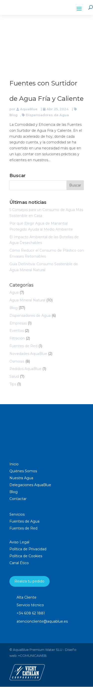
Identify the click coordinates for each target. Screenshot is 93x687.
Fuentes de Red (23, 346)
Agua (14, 292)
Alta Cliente (26, 597)
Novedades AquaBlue (28, 353)
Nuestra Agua (21, 478)
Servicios (17, 514)
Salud (14, 376)
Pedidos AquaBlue (25, 369)
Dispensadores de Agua (47, 115)
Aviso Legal (19, 542)
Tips (12, 384)
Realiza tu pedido (29, 581)
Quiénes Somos (23, 471)
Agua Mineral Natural (27, 300)
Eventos (16, 330)
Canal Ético (19, 563)
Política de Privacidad (27, 549)
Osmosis (16, 361)
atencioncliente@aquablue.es (42, 621)
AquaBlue (28, 109)
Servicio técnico (30, 605)
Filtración (17, 338)
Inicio (14, 464)
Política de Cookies (25, 556)
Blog (13, 308)
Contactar (18, 499)
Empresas (18, 323)
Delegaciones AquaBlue (30, 485)
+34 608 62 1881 (31, 613)
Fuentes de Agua (24, 521)
